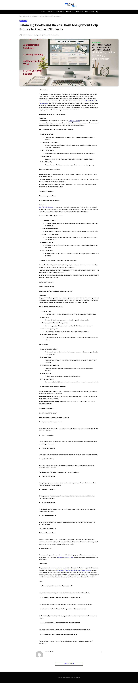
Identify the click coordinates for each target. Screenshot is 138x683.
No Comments (47, 35)
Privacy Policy (89, 11)
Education (23, 20)
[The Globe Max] (69, 5)
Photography (60, 11)
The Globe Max (28, 35)
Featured (50, 11)
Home (43, 11)
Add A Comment (69, 663)
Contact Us (69, 11)
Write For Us (79, 11)
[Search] (97, 12)
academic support (74, 121)
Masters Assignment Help (64, 557)
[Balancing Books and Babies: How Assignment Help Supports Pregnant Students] (69, 62)
